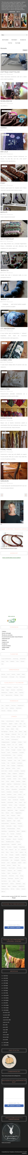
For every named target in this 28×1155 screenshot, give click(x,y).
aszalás (2, 728)
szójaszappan (14, 862)
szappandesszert (4, 692)
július (4, 1024)
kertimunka (3, 797)
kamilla (2, 789)
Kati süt (21, 791)
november (5, 1015)
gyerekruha (23, 770)
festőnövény (9, 687)
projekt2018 (13, 844)
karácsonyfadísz (14, 789)
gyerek (18, 768)
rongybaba (15, 846)
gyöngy (2, 689)
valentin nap (3, 878)
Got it (18, 11)
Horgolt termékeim (6, 645)
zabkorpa (18, 888)
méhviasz (3, 815)
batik (16, 731)
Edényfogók (6, 418)
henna (19, 778)
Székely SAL (23, 857)
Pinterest (14, 39)
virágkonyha (3, 886)
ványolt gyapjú (10, 878)
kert (24, 794)
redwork (19, 844)
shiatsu (7, 852)
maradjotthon (22, 810)
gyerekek (10, 770)
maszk (2, 812)
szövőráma (3, 865)
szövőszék (9, 865)
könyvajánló (22, 799)
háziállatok (9, 778)
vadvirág (21, 875)
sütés (6, 854)
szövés (16, 692)
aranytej (19, 726)
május (4, 1029)
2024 (4, 975)
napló (14, 820)
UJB (19, 873)
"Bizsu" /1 (5, 299)
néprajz (2, 661)
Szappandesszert (6, 638)
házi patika (3, 778)
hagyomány (15, 776)
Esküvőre (5, 389)
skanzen (12, 852)
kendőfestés (9, 794)
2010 (4, 1010)
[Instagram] (2, 1149)
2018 (4, 990)
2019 (4, 988)
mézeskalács (3, 818)
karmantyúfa (15, 791)
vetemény (12, 883)
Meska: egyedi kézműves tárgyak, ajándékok (11, 557)
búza (19, 734)
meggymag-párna (18, 812)
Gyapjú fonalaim (5, 647)
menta (8, 815)
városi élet (17, 878)
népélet (23, 674)
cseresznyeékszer (14, 739)
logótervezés (9, 807)
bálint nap (3, 674)
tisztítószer (3, 873)
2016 (4, 995)
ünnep (17, 875)
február (4, 1037)
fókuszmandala (9, 757)
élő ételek (22, 661)
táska (19, 865)
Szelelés (5, 481)
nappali (18, 820)
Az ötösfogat (7, 239)
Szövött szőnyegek (6, 633)
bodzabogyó (8, 734)
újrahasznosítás (4, 875)
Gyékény (4, 631)
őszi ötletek (18, 833)
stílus (2, 854)
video (24, 883)
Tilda (14, 870)
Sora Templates (10, 1151)
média (12, 812)
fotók (19, 760)
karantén (3, 791)
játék (21, 786)
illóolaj (7, 786)
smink (7, 661)
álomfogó (3, 726)
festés (14, 755)
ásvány (24, 726)
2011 (4, 1007)
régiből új (3, 846)
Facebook (23, 39)
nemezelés (13, 689)
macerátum (19, 807)
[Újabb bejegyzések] (2, 495)
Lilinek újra (6, 360)
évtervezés (3, 752)
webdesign (16, 695)
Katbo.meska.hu (11, 616)
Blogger (14, 897)
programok (18, 841)
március (4, 1034)
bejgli (25, 731)
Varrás (3, 649)
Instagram (5, 39)
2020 (4, 985)
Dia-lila (4, 152)
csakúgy (23, 736)
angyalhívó (9, 726)
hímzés (2, 781)
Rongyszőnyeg (21, 846)
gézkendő (15, 710)
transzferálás (14, 873)
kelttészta (3, 794)
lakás (25, 802)
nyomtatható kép (12, 831)
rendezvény (9, 846)
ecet (8, 747)
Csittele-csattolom (10, 72)
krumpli (20, 802)
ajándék (16, 723)
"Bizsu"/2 (5, 270)
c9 (22, 734)
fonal (21, 757)
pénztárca (14, 839)
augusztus (5, 1022)
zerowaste (23, 888)
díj (13, 744)
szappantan (12, 661)
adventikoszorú (4, 723)
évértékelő (19, 749)
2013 (4, 1002)
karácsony (13, 674)
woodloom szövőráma (5, 888)
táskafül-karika (6, 111)
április (4, 1032)
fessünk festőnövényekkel (6, 658)
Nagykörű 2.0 (9, 820)
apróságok (14, 726)
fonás (21, 687)
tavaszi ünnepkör (4, 676)
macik (24, 807)
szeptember (6, 1019)
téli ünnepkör (11, 676)
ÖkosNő (18, 831)
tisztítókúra (19, 870)
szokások (19, 862)
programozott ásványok (5, 844)
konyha (9, 799)
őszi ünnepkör (22, 676)
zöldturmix (3, 891)
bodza (2, 734)
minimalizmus (10, 818)
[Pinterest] (5, 1149)
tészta (25, 867)
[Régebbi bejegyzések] (26, 495)
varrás (4, 55)
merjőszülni (13, 815)
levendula (3, 807)
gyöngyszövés (21, 773)
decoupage (3, 744)
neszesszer (5, 311)
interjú (17, 786)
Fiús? (3, 183)
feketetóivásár (14, 752)
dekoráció (9, 744)
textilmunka (6, 432)
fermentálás (21, 752)
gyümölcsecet (8, 776)
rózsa (2, 849)
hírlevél (7, 781)
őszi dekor (12, 833)
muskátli (16, 818)
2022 (4, 980)
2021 (4, 983)
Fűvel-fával (6, 449)
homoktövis (18, 781)
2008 (4, 1045)
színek (17, 661)
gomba (8, 765)
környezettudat (22, 658)
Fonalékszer (4, 644)
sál (18, 849)
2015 (4, 998)
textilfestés (21, 692)
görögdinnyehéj (20, 765)
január (4, 1039)
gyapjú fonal (8, 768)
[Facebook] (8, 1149)
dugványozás (3, 747)
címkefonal (7, 736)
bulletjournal (14, 734)
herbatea (24, 778)
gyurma (2, 776)
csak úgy (18, 736)
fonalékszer (12, 708)
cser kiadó (7, 739)
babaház (12, 728)
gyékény (13, 768)
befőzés (20, 731)
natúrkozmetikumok (5, 823)
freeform (23, 760)
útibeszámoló (11, 875)
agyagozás (3, 687)
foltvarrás (16, 757)
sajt (15, 849)
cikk (2, 736)
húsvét (8, 674)
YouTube (17, 43)
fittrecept (3, 757)
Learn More (12, 11)
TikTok (10, 43)
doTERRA (20, 744)
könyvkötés (3, 802)
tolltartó (8, 873)
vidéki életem (6, 222)
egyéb (16, 747)
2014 (4, 1000)
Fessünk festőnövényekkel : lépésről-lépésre (12, 636)
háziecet (14, 778)
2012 (4, 1005)
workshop (12, 888)
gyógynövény (3, 773)
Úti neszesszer (8, 328)
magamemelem (10, 810)
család (2, 739)
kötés (16, 802)
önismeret (3, 833)
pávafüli (2, 839)
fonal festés (16, 687)
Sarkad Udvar (23, 849)
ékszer (4, 84)
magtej (16, 810)
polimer (2, 841)
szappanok (11, 692)
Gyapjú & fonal (5, 642)
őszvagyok (10, 836)
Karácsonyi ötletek (22, 789)
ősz (17, 676)
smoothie (21, 852)
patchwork (16, 836)
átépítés (7, 728)
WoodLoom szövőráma (7, 635)
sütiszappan (11, 854)
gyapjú (2, 768)
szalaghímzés (24, 854)
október (5, 1017)
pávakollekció (8, 839)
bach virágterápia (4, 731)
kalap (25, 786)
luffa (14, 807)
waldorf (9, 886)
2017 (4, 993)
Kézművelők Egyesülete (12, 797)
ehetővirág (21, 747)
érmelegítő (13, 749)
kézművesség (15, 658)
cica (25, 734)
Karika (4, 128)
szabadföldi (17, 854)
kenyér (15, 794)
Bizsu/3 (4, 212)
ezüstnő (8, 752)
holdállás (12, 781)
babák (17, 728)
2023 (4, 978)
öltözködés (23, 831)
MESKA (18, 815)
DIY (16, 744)
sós (25, 852)
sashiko (2, 852)
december (5, 1012)
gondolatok (13, 765)
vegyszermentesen (9, 695)
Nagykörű (3, 820)
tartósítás (14, 865)
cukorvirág (13, 736)
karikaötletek (9, 791)
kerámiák (20, 794)
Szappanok (4, 640)
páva (21, 836)
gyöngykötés (15, 773)
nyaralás (18, 828)
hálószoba (20, 776)
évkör (2, 663)
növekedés (3, 828)
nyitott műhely (19, 689)
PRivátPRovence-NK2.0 (10, 841)
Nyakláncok (6, 101)
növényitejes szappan (11, 828)
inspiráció (12, 786)
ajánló (20, 723)
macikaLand (3, 810)
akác (24, 723)
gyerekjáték (16, 770)
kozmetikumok (15, 799)
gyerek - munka (4, 770)
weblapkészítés (21, 886)
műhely (21, 818)
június (4, 1027)
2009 (4, 1042)
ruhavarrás (11, 849)
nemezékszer (13, 823)
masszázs (7, 812)
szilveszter (3, 862)
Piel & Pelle (20, 839)
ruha (6, 849)
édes (12, 747)
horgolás (7, 689)
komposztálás (3, 799)
